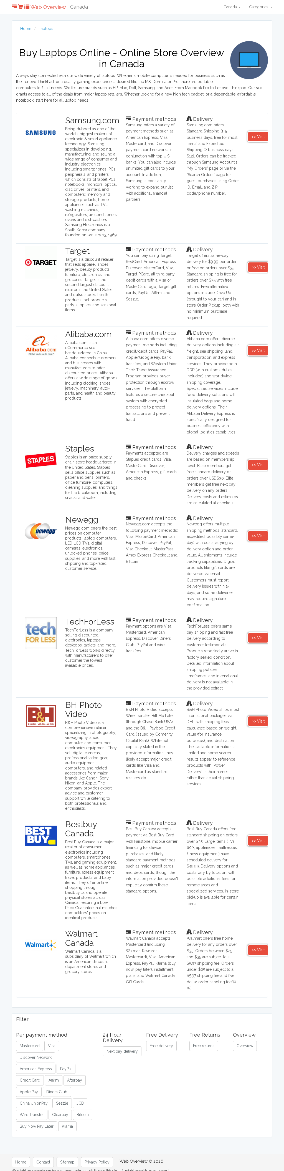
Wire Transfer (32, 1114)
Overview (245, 1046)
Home (25, 28)
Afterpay (74, 1080)
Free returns (203, 1046)
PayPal (66, 1069)
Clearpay (60, 1114)
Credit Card (30, 1080)
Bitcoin (83, 1114)
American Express (36, 1069)
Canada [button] (231, 7)
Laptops (46, 28)
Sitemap (67, 1162)
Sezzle (62, 1103)
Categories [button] (259, 7)
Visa (51, 1046)
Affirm (54, 1080)
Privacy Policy (97, 1162)
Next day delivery (122, 1051)
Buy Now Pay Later (37, 1126)
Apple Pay (29, 1092)
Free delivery (161, 1046)
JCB (80, 1103)
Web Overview (47, 7)
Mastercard (30, 1046)
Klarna (67, 1126)
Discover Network (36, 1057)
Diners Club (56, 1092)
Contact (43, 1162)
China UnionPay (34, 1103)
